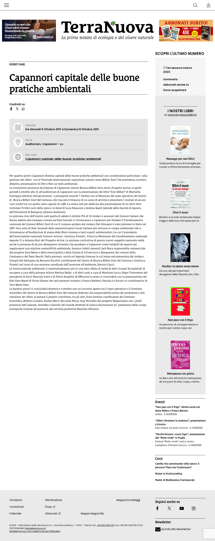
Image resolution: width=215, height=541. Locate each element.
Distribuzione (53, 500)
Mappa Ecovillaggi (128, 500)
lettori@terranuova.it (35, 528)
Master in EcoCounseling (168, 473)
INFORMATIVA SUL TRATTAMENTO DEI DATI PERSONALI (34, 531)
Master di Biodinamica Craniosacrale (175, 480)
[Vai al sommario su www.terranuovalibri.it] (180, 70)
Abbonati (51, 513)
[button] (6, 5)
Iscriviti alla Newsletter (176, 529)
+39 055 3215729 (105, 525)
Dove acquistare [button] (174, 90)
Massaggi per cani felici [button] (180, 158)
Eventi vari (17, 64)
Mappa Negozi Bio (92, 513)
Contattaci (16, 507)
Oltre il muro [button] (180, 212)
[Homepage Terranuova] (107, 30)
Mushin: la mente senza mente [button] (180, 266)
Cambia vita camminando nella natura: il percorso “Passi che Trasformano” (177, 465)
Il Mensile (15, 513)
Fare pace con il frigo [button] (180, 319)
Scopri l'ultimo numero (179, 53)
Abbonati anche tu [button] (176, 85)
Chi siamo (15, 500)
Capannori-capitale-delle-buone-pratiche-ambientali (63, 159)
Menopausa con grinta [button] (180, 373)
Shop (48, 507)
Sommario (170, 79)
